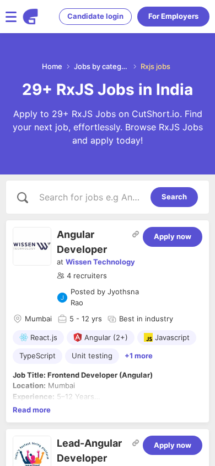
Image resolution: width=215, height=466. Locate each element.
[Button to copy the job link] (135, 234)
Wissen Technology (100, 261)
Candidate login (95, 16)
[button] (82, 276)
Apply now (172, 236)
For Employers (173, 16)
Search (174, 196)
